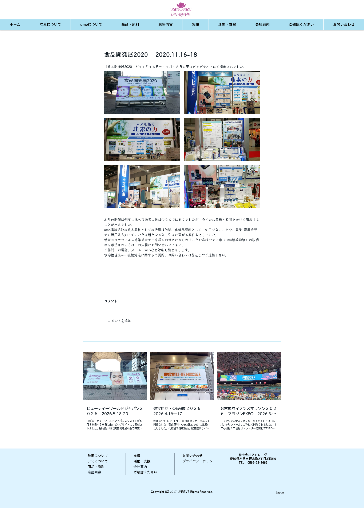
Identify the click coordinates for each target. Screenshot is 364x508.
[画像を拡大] (142, 92)
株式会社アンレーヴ (253, 455)
